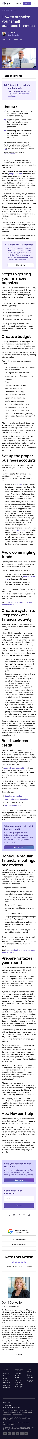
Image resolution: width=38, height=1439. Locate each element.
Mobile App (18, 1387)
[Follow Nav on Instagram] (9, 1433)
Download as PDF (20, 1244)
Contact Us (6, 1382)
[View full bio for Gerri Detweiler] (19, 1287)
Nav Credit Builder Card (18, 1383)
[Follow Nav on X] (22, 1433)
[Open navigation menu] (33, 3)
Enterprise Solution (30, 1380)
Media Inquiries (5, 1379)
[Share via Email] (24, 1215)
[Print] (29, 1215)
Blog (15, 10)
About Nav (6, 1373)
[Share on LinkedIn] (9, 1215)
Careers (29, 1375)
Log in (27, 3)
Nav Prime (18, 1380)
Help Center (6, 1385)
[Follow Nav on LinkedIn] (26, 1433)
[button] (13, 1262)
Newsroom (6, 1376)
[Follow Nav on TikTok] (17, 1433)
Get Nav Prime (19, 847)
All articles (19, 1354)
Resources (5, 10)
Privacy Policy (7, 1403)
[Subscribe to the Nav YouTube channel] (13, 1433)
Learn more (19, 1180)
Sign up (19, 1205)
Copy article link (20, 1239)
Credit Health (17, 1376)
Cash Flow (18, 1373)
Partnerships (30, 1377)
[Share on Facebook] (19, 1215)
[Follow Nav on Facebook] (5, 1433)
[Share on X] (14, 1215)
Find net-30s (20, 265)
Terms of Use (7, 1405)
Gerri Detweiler (13, 35)
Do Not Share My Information (11, 1408)
